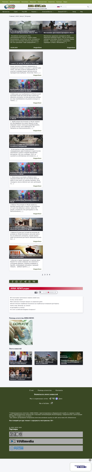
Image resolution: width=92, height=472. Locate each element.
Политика (5, 2)
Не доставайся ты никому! (17, 307)
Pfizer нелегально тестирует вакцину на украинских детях (26, 301)
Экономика (24, 2)
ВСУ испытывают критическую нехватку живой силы (25, 297)
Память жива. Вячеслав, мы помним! (20, 305)
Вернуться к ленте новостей (46, 394)
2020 (17, 16)
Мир (81, 11)
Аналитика (51, 2)
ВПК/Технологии (15, 2)
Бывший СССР (62, 11)
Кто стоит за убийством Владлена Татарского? (22, 309)
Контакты (59, 390)
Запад (74, 11)
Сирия (15, 11)
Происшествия (42, 2)
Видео (65, 2)
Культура (59, 2)
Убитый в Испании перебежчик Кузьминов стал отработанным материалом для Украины (34, 303)
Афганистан (5, 11)
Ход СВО (24, 11)
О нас (31, 390)
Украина (33, 11)
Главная (11, 16)
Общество (33, 2)
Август (22, 16)
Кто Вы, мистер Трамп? (16, 299)
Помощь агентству (45, 390)
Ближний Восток (47, 11)
